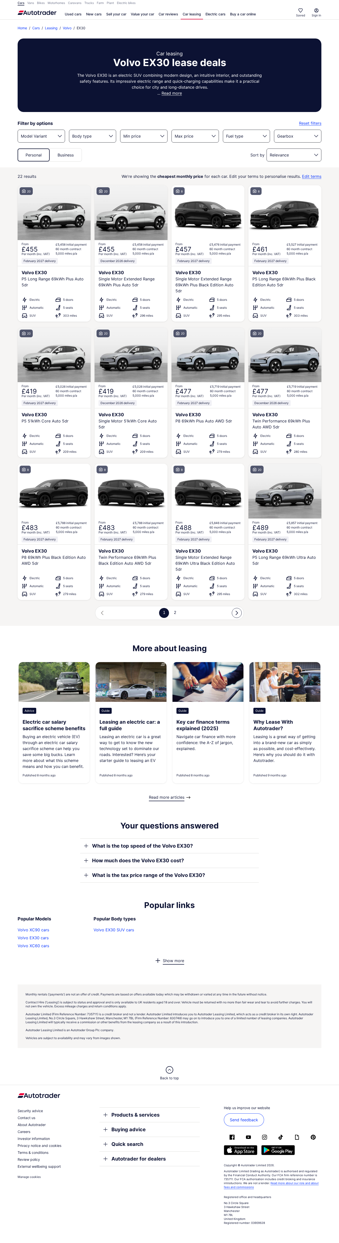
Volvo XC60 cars (33, 945)
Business (66, 154)
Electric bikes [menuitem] (126, 3)
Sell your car (116, 14)
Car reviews (168, 14)
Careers (24, 1132)
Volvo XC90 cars (33, 929)
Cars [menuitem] (21, 3)
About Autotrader (32, 1125)
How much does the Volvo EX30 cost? (138, 861)
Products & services (135, 1115)
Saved (300, 15)
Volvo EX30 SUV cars (114, 929)
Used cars (73, 14)
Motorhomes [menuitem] (56, 3)
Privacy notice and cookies (39, 1145)
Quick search (127, 1144)
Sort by (257, 154)
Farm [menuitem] (100, 3)
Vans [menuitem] (30, 3)
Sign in (316, 15)
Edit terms (311, 176)
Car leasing (192, 14)
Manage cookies (29, 1177)
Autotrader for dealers (138, 1159)
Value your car (142, 14)
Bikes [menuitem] (41, 3)
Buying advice (128, 1129)
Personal (34, 154)
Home (22, 28)
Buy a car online (243, 14)
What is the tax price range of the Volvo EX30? (148, 875)
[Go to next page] (237, 613)
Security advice (30, 1111)
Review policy (29, 1159)
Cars (36, 28)
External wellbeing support (39, 1166)
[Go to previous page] (102, 613)
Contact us (26, 1118)
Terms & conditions (33, 1152)
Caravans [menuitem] (74, 3)
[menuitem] (73, 14)
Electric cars (215, 14)
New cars (94, 14)
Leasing (51, 28)
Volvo (67, 28)
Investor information (34, 1138)
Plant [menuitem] (110, 3)
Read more (172, 93)
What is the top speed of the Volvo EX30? (142, 846)
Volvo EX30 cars (33, 937)
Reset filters (310, 123)
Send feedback (244, 1119)
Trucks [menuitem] (89, 3)
